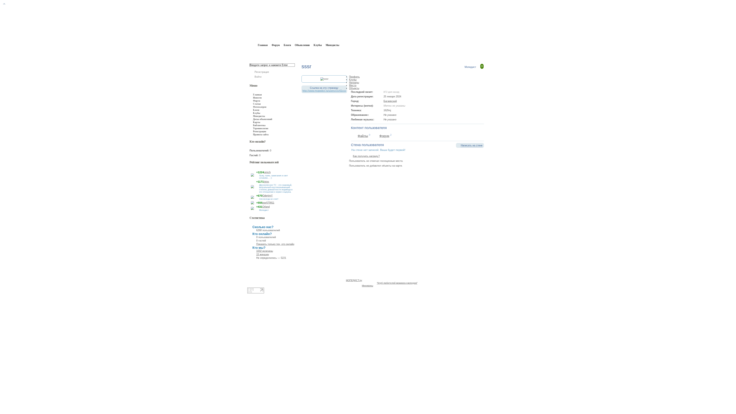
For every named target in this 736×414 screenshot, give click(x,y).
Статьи (257, 104)
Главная (271, 54)
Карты (256, 122)
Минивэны (367, 285)
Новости (257, 97)
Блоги (287, 45)
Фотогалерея (259, 107)
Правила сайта (261, 134)
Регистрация (262, 72)
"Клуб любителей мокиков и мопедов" (397, 283)
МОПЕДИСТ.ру (354, 280)
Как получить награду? (366, 156)
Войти (258, 76)
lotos (266, 181)
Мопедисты (332, 45)
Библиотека (259, 125)
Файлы (363, 136)
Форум (276, 45)
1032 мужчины (264, 251)
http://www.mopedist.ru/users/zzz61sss (324, 90)
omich (267, 172)
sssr (304, 54)
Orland (266, 206)
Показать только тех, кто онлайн (275, 244)
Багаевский (390, 101)
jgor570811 (268, 202)
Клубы (318, 45)
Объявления (302, 45)
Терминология (260, 128)
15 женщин (262, 254)
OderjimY (267, 195)
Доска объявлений (262, 119)
